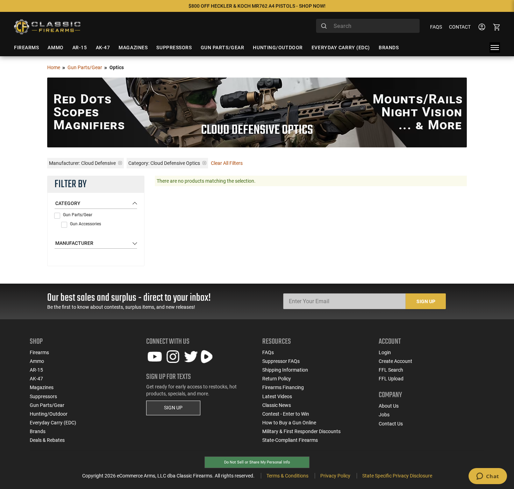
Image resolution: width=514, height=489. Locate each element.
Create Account (395, 361)
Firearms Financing (283, 387)
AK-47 (36, 378)
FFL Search (391, 370)
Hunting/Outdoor (48, 414)
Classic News (276, 405)
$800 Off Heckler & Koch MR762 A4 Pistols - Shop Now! (257, 6)
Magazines (41, 387)
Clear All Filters (227, 163)
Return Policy (276, 378)
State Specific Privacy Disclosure (397, 476)
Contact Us (391, 423)
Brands (37, 431)
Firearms (39, 352)
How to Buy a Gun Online (289, 422)
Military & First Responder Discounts (301, 431)
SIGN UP (173, 407)
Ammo (37, 361)
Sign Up (425, 301)
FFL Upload (391, 378)
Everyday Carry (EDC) (53, 422)
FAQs (436, 27)
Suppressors (43, 396)
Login (385, 352)
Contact (460, 27)
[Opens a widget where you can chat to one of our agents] (487, 477)
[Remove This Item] (120, 163)
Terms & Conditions (287, 476)
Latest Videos (277, 396)
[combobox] (368, 26)
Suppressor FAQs (281, 361)
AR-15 (36, 370)
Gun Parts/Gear (84, 67)
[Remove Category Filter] (204, 163)
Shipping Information (285, 370)
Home (53, 67)
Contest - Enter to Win (285, 414)
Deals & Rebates (47, 440)
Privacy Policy (335, 476)
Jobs (384, 414)
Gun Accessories (85, 223)
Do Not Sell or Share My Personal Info (257, 462)
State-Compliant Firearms (290, 440)
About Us (389, 406)
